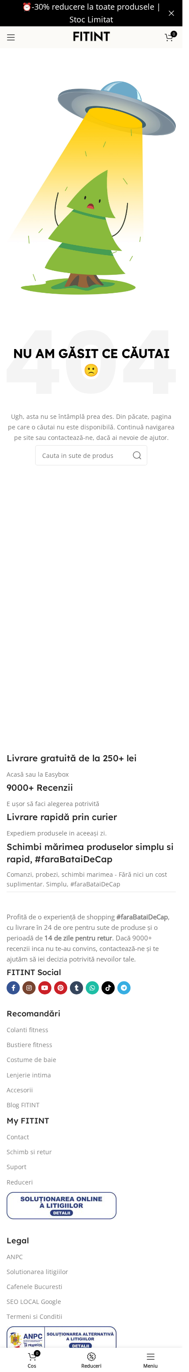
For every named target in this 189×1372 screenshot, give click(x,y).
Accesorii (20, 1090)
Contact (18, 1137)
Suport (16, 1167)
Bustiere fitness (29, 1045)
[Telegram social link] (124, 987)
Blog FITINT (23, 1105)
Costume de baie (31, 1059)
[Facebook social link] (13, 987)
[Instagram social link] (29, 987)
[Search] (137, 455)
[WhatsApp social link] (92, 987)
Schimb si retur (29, 1152)
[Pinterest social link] (60, 987)
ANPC (15, 1257)
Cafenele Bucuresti (34, 1286)
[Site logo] (91, 36)
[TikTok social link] (108, 987)
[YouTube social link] (44, 987)
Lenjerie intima (29, 1075)
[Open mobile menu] (11, 37)
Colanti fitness (27, 1030)
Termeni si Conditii (34, 1316)
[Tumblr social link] (76, 987)
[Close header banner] (171, 13)
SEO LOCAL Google (34, 1301)
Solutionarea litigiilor (37, 1272)
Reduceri (20, 1182)
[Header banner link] (91, 13)
